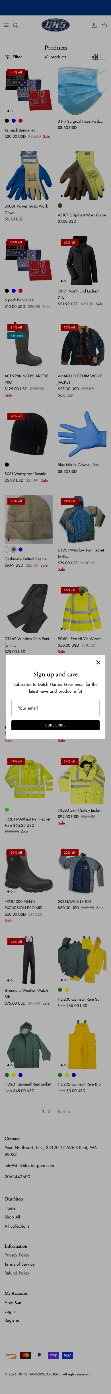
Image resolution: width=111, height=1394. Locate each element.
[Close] (98, 662)
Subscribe (55, 725)
